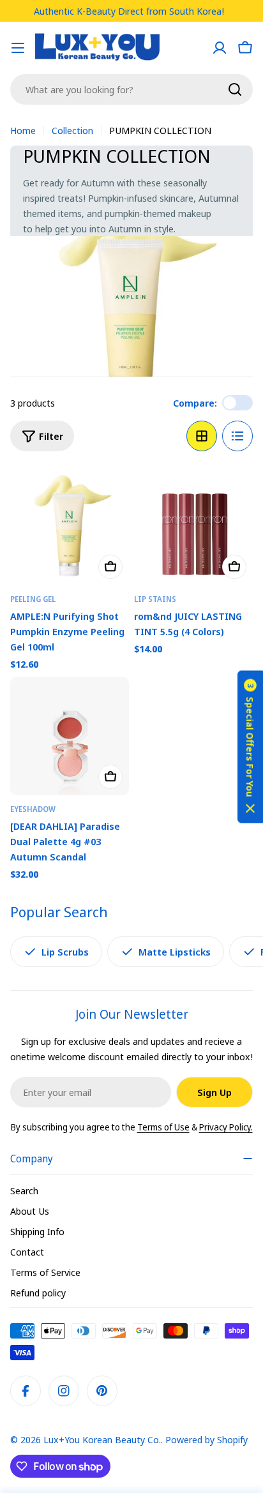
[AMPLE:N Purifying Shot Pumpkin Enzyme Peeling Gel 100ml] (69, 526)
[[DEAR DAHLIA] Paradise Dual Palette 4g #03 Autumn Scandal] (69, 736)
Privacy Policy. (226, 1127)
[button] (250, 746)
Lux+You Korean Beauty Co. (102, 1439)
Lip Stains (155, 599)
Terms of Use (163, 1127)
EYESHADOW (33, 809)
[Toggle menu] (18, 48)
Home (23, 130)
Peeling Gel (33, 599)
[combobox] (131, 89)
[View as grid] (201, 436)
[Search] (235, 89)
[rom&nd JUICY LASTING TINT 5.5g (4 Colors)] (193, 526)
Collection (72, 130)
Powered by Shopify (206, 1439)
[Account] (219, 48)
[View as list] (237, 436)
